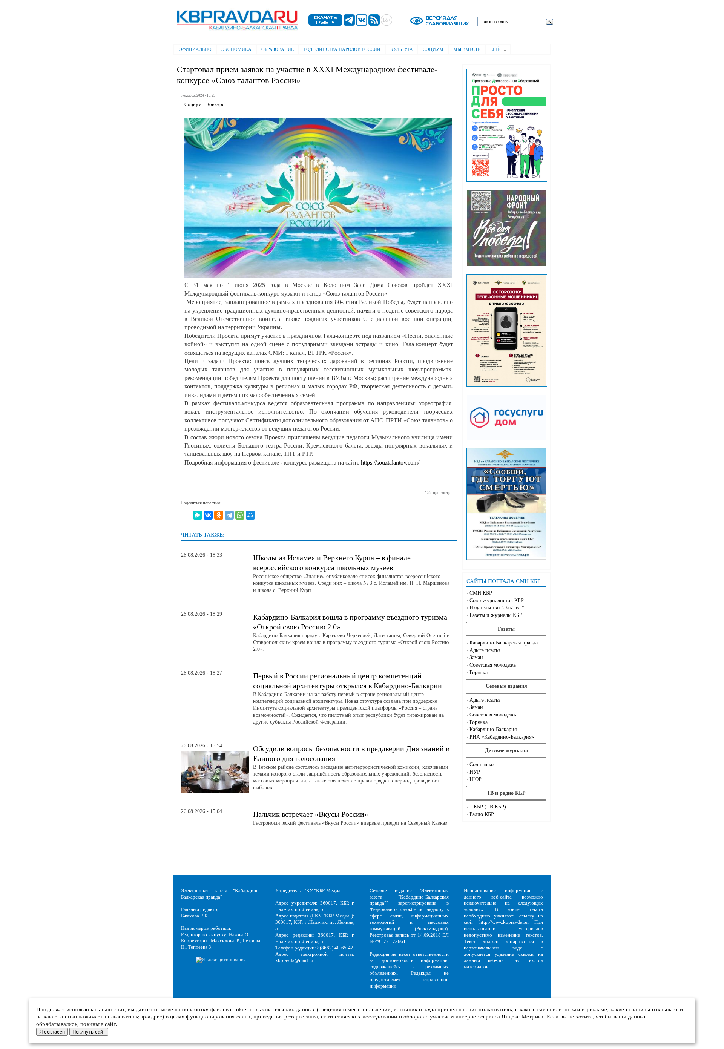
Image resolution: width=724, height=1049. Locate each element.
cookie (238, 1009)
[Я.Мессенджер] (197, 515)
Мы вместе (466, 49)
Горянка (478, 672)
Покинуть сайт (88, 1032)
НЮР (475, 779)
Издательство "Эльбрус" (496, 607)
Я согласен (52, 1032)
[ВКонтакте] (208, 515)
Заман (476, 657)
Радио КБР (481, 814)
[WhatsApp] (239, 515)
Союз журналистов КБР (496, 600)
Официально (195, 49)
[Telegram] (229, 515)
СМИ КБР (480, 593)
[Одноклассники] (218, 515)
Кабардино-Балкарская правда (503, 643)
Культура (401, 49)
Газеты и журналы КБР (495, 615)
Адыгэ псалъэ (484, 650)
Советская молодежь (492, 665)
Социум (433, 49)
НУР (474, 772)
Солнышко (481, 764)
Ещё (492, 50)
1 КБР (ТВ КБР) (487, 807)
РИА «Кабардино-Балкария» (501, 737)
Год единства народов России (342, 49)
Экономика (236, 49)
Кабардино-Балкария (493, 729)
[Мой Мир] (250, 515)
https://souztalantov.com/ (390, 462)
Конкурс (215, 104)
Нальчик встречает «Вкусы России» (310, 814)
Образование (277, 49)
